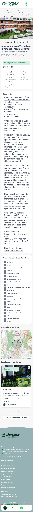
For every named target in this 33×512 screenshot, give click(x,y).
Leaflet (29, 358)
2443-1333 (5, 454)
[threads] (24, 42)
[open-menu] (31, 4)
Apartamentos (11, 11)
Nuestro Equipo (5, 479)
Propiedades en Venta (7, 463)
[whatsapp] (27, 42)
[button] (3, 332)
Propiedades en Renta (7, 466)
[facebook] (15, 42)
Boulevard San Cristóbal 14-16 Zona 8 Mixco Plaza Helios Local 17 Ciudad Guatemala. (15, 450)
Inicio (3, 11)
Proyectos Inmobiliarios (8, 468)
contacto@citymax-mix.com (11, 457)
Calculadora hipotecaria (8, 494)
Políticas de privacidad (8, 487)
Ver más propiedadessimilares (16, 417)
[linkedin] (21, 42)
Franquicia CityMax (7, 482)
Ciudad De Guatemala (10, 13)
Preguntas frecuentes (7, 485)
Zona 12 (21, 13)
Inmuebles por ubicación (8, 471)
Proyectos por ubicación (8, 474)
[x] (18, 42)
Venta (19, 11)
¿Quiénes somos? (6, 477)
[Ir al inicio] (10, 435)
